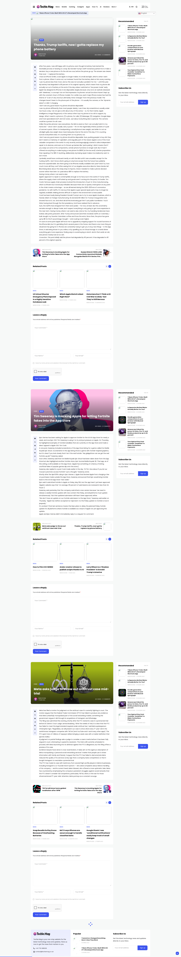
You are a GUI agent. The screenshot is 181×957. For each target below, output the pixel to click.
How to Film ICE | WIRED (43, 567)
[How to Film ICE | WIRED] (45, 552)
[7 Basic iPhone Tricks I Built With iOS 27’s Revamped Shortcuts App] (122, 28)
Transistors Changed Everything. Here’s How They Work (59, 13)
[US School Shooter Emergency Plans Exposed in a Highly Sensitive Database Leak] (45, 279)
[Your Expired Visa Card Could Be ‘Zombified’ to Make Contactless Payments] (122, 73)
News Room (42, 54)
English (144, 13)
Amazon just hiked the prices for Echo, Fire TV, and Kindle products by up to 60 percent (138, 60)
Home (35, 40)
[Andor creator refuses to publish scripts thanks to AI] (72, 552)
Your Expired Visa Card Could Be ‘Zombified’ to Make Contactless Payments (136, 73)
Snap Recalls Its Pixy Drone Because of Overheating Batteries (44, 833)
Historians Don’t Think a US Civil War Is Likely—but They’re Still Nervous (99, 297)
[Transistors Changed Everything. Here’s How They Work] (37, 13)
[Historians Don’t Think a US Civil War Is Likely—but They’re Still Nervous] (99, 279)
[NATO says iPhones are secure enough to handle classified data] (72, 815)
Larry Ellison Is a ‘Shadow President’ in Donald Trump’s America (98, 569)
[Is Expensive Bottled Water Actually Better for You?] (122, 39)
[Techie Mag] (44, 6)
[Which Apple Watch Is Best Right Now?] (72, 279)
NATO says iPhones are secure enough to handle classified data (71, 833)
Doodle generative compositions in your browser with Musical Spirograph (135, 48)
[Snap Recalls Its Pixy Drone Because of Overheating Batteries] (45, 815)
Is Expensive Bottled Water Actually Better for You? (137, 37)
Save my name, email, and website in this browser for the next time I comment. (60, 363)
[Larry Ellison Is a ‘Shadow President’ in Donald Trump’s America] (99, 552)
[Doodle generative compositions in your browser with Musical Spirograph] (122, 48)
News (34, 13)
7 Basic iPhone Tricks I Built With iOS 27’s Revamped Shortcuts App (137, 27)
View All (146, 21)
